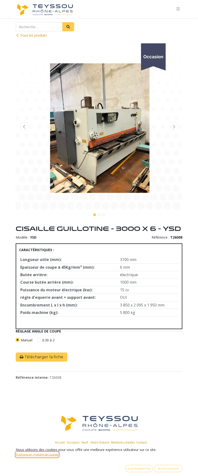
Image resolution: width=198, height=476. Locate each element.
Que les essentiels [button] (139, 468)
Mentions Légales (123, 442)
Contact (141, 442)
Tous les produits (33, 35)
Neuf (84, 442)
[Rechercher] (68, 26)
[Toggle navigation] (178, 9)
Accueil (60, 442)
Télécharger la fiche (43, 357)
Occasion (73, 442)
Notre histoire (100, 442)
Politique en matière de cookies (37, 454)
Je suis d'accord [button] (168, 468)
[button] (24, 126)
